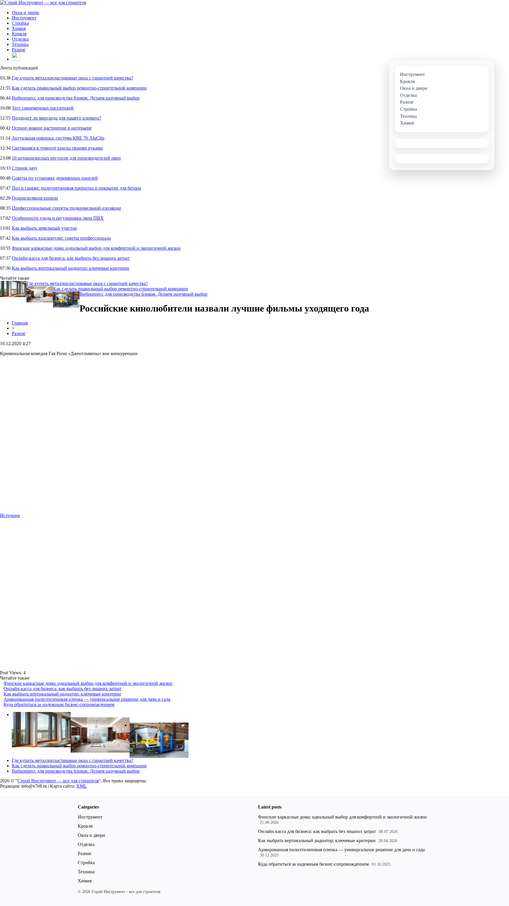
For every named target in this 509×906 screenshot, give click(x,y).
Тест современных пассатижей (43, 107)
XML (81, 786)
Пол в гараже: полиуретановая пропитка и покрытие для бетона (76, 188)
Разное (18, 49)
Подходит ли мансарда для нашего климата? (56, 117)
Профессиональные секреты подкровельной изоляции (66, 208)
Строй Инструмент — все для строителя (58, 780)
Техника (20, 44)
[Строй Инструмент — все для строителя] (43, 2)
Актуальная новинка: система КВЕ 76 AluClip (57, 137)
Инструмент (24, 17)
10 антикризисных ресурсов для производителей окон (66, 157)
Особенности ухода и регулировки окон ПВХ (58, 218)
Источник (10, 515)
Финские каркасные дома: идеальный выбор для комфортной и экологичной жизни (96, 248)
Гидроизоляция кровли (35, 198)
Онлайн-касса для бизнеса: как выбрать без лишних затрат (71, 258)
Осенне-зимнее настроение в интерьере (52, 127)
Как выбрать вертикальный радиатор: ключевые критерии (70, 268)
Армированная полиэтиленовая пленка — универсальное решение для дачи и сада (87, 699)
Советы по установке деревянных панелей (55, 177)
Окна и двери (25, 12)
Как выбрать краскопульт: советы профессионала (61, 238)
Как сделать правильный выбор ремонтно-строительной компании (79, 87)
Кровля (19, 33)
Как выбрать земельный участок (44, 228)
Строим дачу (24, 167)
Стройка (20, 23)
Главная (20, 322)
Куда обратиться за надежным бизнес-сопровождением (59, 704)
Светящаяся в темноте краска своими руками (57, 147)
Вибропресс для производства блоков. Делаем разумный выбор (76, 97)
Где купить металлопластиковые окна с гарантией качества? (72, 77)
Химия (19, 28)
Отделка (20, 39)
